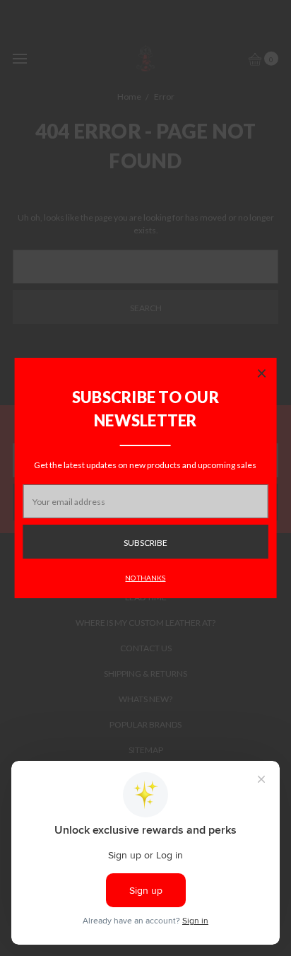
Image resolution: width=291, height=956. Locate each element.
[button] (261, 372)
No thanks (145, 577)
